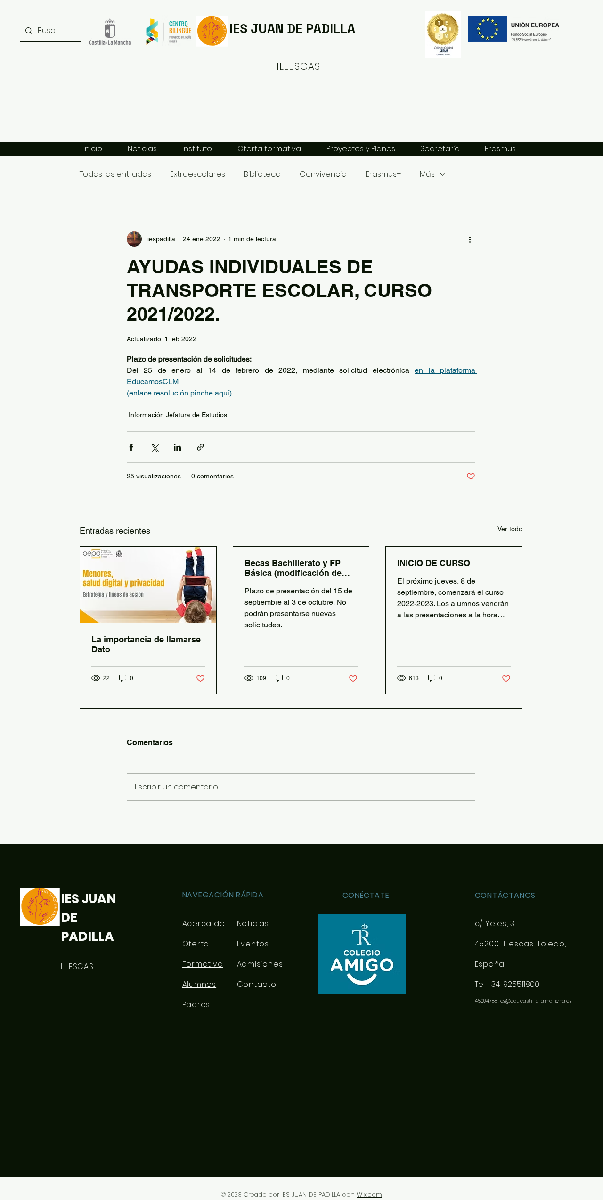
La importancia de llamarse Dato (146, 644)
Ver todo (509, 529)
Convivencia (323, 174)
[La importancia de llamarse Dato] (148, 585)
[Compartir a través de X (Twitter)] (154, 447)
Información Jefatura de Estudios (178, 415)
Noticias (253, 923)
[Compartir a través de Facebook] (131, 447)
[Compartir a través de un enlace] (200, 447)
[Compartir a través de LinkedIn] (177, 447)
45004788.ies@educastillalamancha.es (523, 1000)
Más (427, 174)
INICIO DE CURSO (433, 563)
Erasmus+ (383, 174)
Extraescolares (197, 174)
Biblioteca (262, 174)
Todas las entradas (115, 174)
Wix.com (369, 1194)
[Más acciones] (469, 239)
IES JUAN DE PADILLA (292, 28)
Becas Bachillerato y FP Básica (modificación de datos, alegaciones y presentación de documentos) (293, 568)
